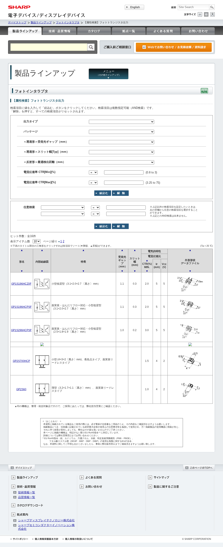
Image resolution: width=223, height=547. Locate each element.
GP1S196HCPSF (21, 306)
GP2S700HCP (21, 360)
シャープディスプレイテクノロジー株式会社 (46, 520)
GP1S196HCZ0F (21, 283)
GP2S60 (21, 389)
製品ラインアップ (41, 22)
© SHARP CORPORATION (196, 539)
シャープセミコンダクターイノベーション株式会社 (46, 526)
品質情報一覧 (26, 497)
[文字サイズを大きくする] (212, 14)
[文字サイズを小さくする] (200, 14)
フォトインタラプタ (67, 22)
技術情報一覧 (26, 492)
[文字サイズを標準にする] (206, 14)
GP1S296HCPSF (21, 330)
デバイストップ (17, 22)
